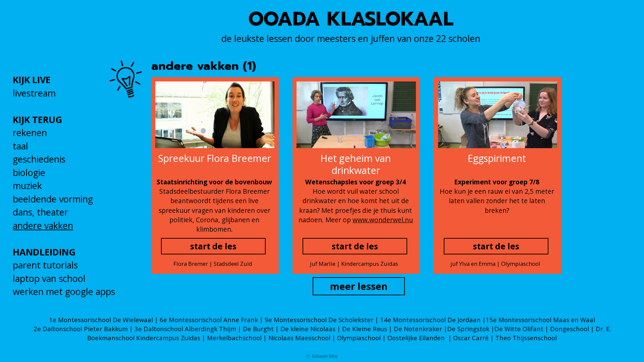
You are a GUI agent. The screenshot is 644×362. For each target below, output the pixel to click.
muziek (27, 185)
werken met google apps (64, 291)
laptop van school (49, 278)
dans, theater (40, 212)
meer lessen (359, 286)
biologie (29, 172)
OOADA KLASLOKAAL (351, 19)
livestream (34, 93)
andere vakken (43, 225)
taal (20, 146)
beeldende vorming (53, 199)
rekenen (30, 132)
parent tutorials (45, 265)
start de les (213, 246)
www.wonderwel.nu (383, 219)
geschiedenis (39, 159)
